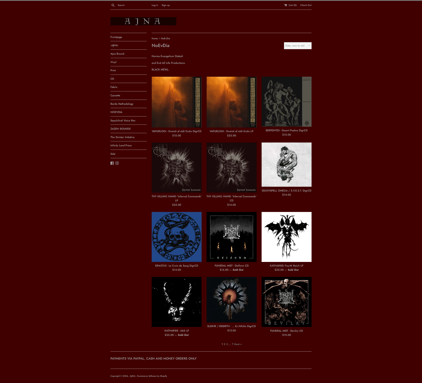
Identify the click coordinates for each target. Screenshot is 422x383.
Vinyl (113, 62)
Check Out (306, 5)
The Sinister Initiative (122, 137)
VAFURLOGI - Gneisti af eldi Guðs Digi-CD (176, 131)
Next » (238, 344)
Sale (112, 154)
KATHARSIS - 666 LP (177, 331)
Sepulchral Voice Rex (122, 120)
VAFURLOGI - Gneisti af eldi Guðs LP (231, 131)
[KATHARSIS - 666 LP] (177, 302)
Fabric (114, 87)
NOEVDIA (116, 112)
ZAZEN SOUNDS (120, 129)
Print (113, 70)
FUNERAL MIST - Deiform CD (232, 266)
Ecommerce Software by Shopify (152, 376)
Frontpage (116, 37)
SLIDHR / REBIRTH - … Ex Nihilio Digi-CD (231, 326)
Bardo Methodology (121, 104)
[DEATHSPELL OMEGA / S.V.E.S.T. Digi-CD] (287, 165)
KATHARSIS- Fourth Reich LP (286, 266)
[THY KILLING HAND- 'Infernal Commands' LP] (177, 167)
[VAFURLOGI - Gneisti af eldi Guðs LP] (231, 102)
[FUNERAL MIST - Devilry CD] (287, 302)
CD (112, 79)
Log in (155, 5)
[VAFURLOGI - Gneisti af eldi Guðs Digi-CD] (177, 102)
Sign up (166, 5)
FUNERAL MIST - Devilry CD (286, 331)
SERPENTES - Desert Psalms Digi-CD (287, 130)
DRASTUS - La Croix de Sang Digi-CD (176, 266)
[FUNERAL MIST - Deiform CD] (231, 237)
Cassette (115, 95)
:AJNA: (114, 45)
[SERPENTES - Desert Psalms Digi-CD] (287, 102)
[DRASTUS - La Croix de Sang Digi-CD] (177, 237)
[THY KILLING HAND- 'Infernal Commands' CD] (231, 167)
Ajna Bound (117, 54)
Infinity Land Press (121, 145)
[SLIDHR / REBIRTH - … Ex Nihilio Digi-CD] (231, 299)
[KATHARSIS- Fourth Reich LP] (287, 237)
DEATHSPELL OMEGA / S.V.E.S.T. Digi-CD (286, 190)
